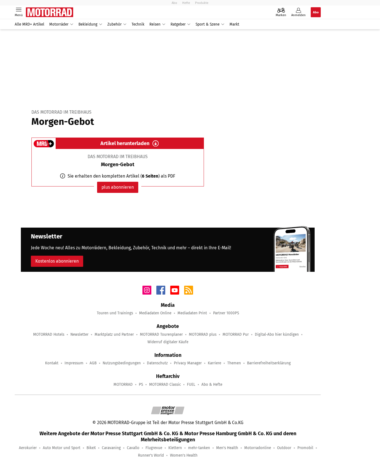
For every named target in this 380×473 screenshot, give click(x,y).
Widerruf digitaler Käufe (167, 342)
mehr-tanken (199, 447)
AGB (93, 363)
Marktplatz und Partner (114, 334)
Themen (234, 363)
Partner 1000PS (226, 313)
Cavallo (133, 447)
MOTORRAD (123, 384)
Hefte (186, 3)
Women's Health (184, 455)
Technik (138, 24)
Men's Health (227, 447)
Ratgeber (178, 24)
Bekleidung (87, 24)
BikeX (91, 447)
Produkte (201, 3)
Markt (234, 24)
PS (141, 384)
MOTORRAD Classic (165, 384)
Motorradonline (257, 447)
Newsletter (79, 334)
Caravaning (111, 447)
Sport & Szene (207, 24)
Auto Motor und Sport (61, 447)
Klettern (175, 447)
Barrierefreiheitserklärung (269, 363)
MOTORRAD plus (202, 334)
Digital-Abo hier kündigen (277, 334)
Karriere (214, 363)
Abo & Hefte (211, 384)
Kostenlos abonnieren (57, 261)
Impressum (74, 363)
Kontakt (51, 363)
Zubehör (114, 24)
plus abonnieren (118, 187)
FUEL (191, 384)
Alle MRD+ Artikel (29, 24)
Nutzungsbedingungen (122, 363)
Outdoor (284, 447)
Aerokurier (28, 447)
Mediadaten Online (155, 313)
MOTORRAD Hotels (48, 334)
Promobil (305, 447)
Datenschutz (157, 363)
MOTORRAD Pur (236, 334)
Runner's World (151, 455)
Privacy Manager (188, 363)
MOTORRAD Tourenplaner (161, 334)
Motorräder (58, 24)
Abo (174, 3)
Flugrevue (153, 447)
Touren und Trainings (115, 313)
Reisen (155, 24)
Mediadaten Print (192, 313)
